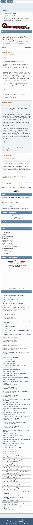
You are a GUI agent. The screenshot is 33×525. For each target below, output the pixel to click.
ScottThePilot (24, 472)
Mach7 (19, 344)
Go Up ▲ (25, 520)
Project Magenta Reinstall (9, 476)
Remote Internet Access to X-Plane (11, 391)
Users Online (8, 248)
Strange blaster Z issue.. (8, 344)
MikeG (17, 426)
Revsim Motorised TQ (8, 426)
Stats (3, 228)
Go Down (4, 47)
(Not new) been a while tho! (9, 444)
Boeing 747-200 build (8, 313)
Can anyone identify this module (10, 330)
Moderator (26, 18)
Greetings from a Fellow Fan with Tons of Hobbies (15, 492)
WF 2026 (4, 326)
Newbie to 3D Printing (8, 299)
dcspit (23, 309)
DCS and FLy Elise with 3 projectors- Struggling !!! (15, 430)
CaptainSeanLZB (20, 313)
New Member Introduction (9, 412)
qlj (12, 317)
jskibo (25, 503)
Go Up (3, 183)
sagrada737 (5, 431)
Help (13, 520)
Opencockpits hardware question (11, 408)
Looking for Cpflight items (9, 295)
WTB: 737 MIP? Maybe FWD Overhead (12, 503)
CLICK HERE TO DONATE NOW (16, 288)
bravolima (20, 295)
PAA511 (24, 365)
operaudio (23, 373)
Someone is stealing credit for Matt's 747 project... (15, 399)
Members (7, 232)
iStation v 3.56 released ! (8, 460)
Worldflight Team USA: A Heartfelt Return (13, 439)
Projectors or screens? (8, 369)
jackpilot (21, 303)
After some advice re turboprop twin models (14, 404)
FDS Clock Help (6, 452)
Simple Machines (20, 521)
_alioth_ (8, 322)
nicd (28, 404)
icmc (17, 299)
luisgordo (20, 436)
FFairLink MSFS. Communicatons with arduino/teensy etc (16, 321)
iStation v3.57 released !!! (9, 436)
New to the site (6, 480)
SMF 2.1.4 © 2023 (12, 521)
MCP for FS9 (5, 387)
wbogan (24, 391)
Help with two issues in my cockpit (11, 348)
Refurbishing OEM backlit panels (10, 422)
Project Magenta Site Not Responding (12, 507)
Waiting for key (6, 317)
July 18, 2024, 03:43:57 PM (8, 105)
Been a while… (6, 395)
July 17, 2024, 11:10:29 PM (8, 54)
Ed (15, 340)
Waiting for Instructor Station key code (12, 484)
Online (4, 221)
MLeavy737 (15, 395)
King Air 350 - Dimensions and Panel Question (14, 381)
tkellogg (14, 452)
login (25, 197)
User (3, 194)
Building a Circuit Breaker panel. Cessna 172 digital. (15, 334)
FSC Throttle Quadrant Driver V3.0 (11, 365)
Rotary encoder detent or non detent (12, 377)
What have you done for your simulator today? (14, 497)
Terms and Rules (18, 520)
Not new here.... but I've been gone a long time (14, 352)
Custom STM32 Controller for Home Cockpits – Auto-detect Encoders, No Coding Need (16, 308)
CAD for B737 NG (7, 357)
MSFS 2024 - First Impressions (10, 468)
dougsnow (12, 326)
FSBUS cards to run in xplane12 (10, 373)
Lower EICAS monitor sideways (10, 472)
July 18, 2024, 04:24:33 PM (8, 158)
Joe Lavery (24, 408)
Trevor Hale (5, 400)
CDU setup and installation (9, 456)
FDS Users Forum (7, 361)
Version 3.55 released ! (8, 488)
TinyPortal (8, 520)
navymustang (25, 330)
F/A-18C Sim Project (7, 448)
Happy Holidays (6, 464)
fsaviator (5, 336)
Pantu (26, 484)
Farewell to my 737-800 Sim (9, 303)
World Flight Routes (7, 340)
